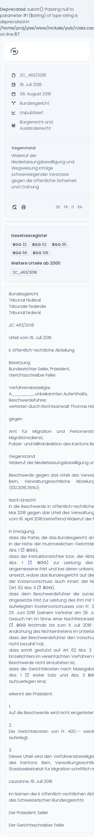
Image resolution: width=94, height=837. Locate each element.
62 (39, 244)
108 (40, 252)
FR (66, 207)
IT (73, 207)
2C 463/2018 (21, 325)
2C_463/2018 (25, 272)
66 (20, 252)
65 (59, 244)
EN (80, 207)
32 (20, 244)
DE (58, 207)
